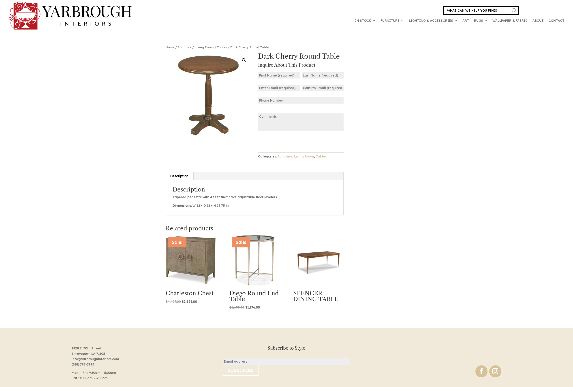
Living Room (204, 47)
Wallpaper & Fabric (510, 21)
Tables (222, 47)
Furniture (390, 21)
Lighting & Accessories (431, 21)
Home (170, 47)
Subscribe (241, 370)
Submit (272, 141)
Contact (556, 21)
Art (465, 21)
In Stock (363, 21)
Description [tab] (179, 176)
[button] (244, 60)
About (538, 21)
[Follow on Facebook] (481, 371)
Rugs (478, 21)
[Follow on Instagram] (495, 371)
